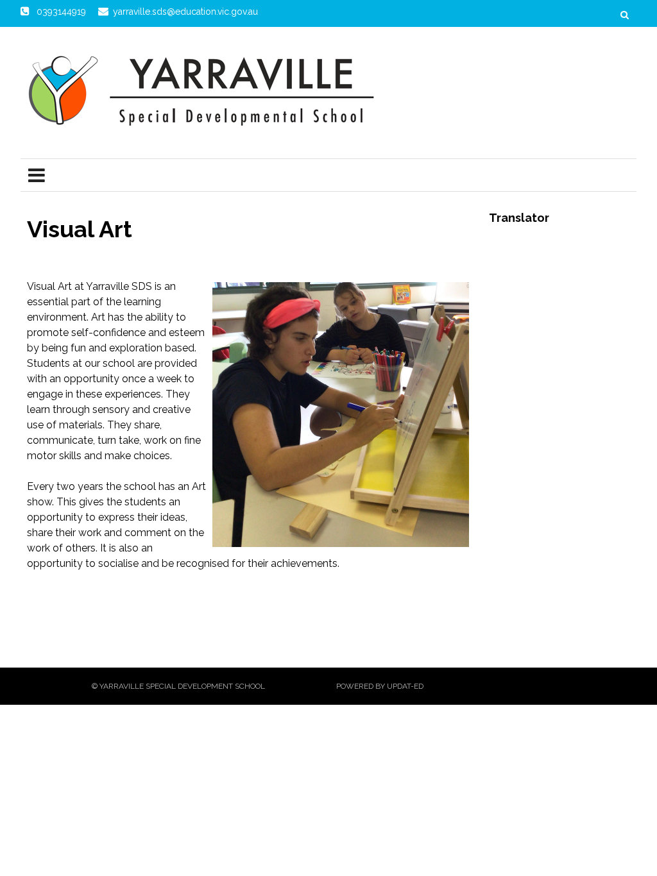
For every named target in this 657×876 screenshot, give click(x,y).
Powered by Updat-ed (379, 686)
